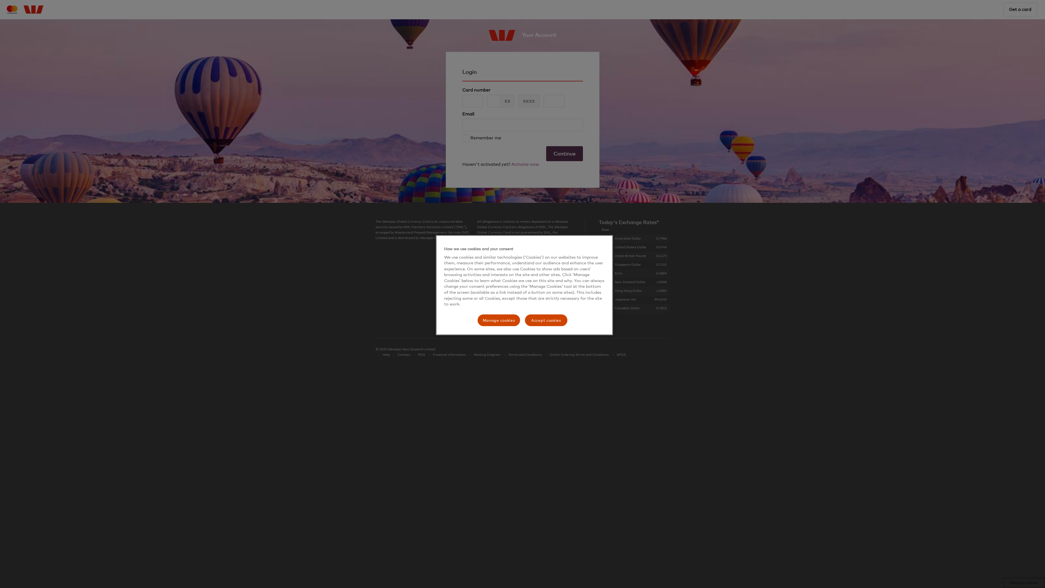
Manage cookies (499, 320)
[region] (524, 285)
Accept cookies (546, 320)
